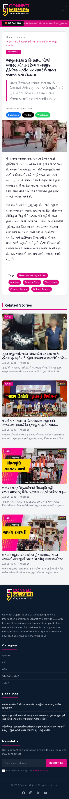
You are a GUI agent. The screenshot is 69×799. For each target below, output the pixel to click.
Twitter (28, 115)
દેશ (4, 662)
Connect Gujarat (19, 289)
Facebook (13, 115)
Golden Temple (41, 289)
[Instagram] (31, 793)
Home (9, 37)
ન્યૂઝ (7, 451)
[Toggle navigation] (63, 10)
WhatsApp (42, 115)
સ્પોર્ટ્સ (6, 682)
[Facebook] (23, 793)
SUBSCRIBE (56, 763)
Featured (21, 37)
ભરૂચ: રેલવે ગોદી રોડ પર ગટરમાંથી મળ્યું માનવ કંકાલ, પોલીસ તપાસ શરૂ (31, 706)
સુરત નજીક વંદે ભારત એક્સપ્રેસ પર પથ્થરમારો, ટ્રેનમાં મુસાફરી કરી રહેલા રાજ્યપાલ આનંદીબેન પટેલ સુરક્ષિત (34, 358)
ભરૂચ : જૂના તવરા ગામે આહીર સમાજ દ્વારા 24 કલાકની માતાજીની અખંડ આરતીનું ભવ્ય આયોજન (32, 557)
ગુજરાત (8, 317)
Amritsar (14, 282)
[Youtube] (46, 793)
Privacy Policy (41, 770)
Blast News (51, 282)
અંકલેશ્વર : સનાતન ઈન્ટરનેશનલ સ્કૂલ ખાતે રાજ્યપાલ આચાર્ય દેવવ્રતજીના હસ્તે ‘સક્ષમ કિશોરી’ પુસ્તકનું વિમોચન (28, 425)
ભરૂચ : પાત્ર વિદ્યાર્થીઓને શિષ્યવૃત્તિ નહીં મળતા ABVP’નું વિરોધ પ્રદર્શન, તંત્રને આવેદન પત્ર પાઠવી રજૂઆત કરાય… (33, 492)
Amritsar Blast (32, 282)
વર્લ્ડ (4, 669)
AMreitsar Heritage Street (32, 275)
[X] (38, 793)
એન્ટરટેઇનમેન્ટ (10, 675)
